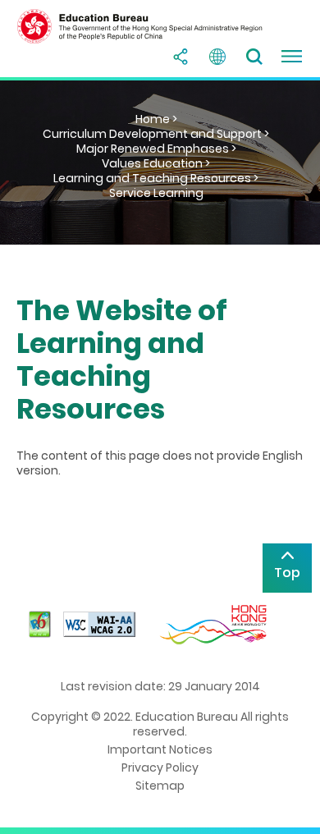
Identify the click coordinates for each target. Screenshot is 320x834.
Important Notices (160, 749)
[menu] (291, 56)
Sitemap (160, 785)
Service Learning (156, 193)
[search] (254, 56)
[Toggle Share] (180, 56)
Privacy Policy (160, 767)
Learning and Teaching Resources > (155, 178)
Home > (156, 119)
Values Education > (156, 163)
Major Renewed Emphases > (156, 148)
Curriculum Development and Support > (156, 133)
